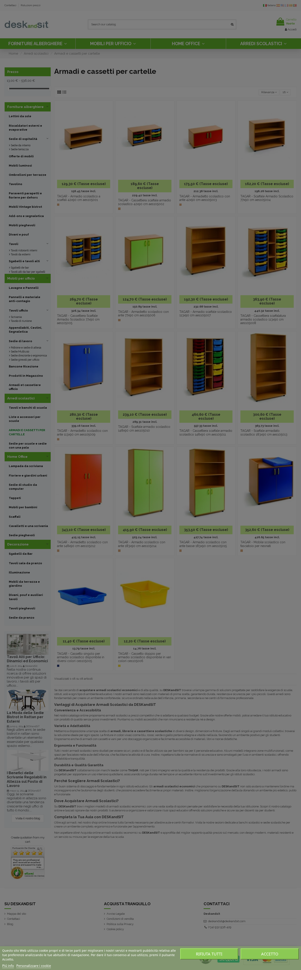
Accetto (269, 954)
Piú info (8, 965)
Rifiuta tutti (209, 954)
